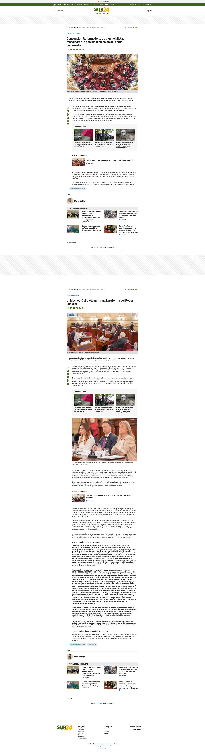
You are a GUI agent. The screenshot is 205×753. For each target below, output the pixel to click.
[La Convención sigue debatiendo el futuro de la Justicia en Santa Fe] (78, 498)
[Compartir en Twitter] (77, 49)
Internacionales (109, 4)
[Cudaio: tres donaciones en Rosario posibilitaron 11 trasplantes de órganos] (73, 229)
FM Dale (132, 4)
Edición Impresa (148, 4)
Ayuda (111, 745)
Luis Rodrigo (79, 657)
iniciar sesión (98, 247)
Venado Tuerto (61, 4)
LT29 (139, 4)
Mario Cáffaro (80, 201)
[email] (80, 49)
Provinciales (78, 4)
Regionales (70, 4)
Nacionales (100, 4)
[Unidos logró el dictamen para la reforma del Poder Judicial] (78, 162)
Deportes (86, 4)
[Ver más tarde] (68, 49)
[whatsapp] (71, 49)
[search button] (54, 4)
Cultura (93, 4)
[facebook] (74, 49)
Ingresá (149, 11)
